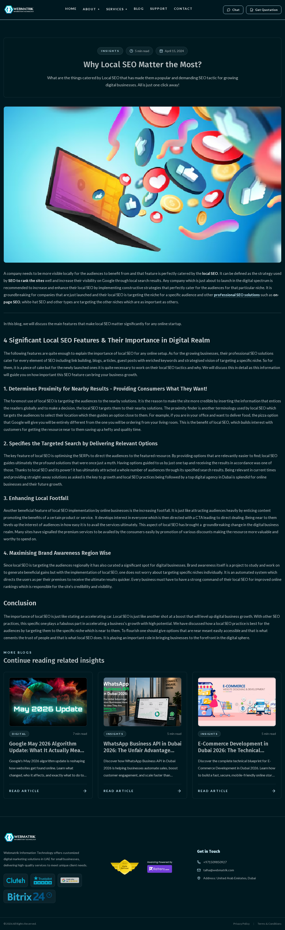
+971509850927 (215, 862)
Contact (183, 8)
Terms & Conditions (269, 923)
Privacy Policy (241, 923)
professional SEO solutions (237, 294)
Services (117, 9)
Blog (139, 8)
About (91, 9)
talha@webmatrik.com (218, 870)
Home (71, 8)
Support (159, 8)
